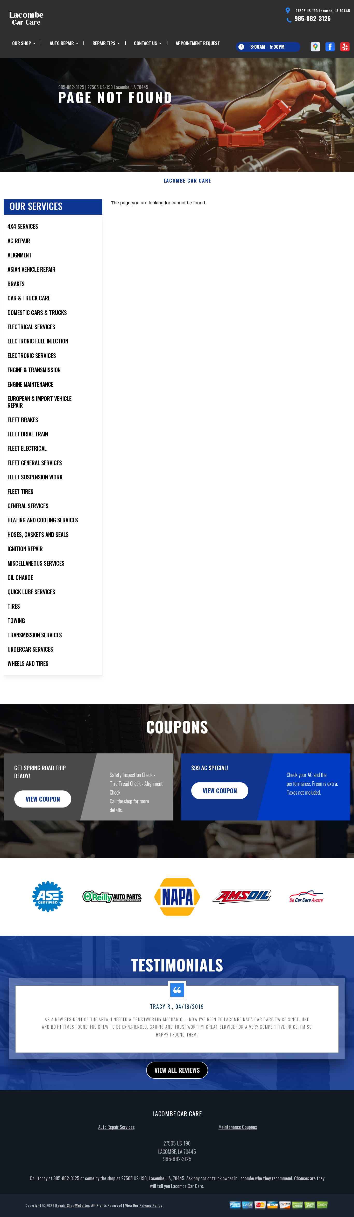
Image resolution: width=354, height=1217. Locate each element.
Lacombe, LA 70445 (131, 87)
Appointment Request (198, 43)
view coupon (43, 798)
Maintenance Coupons (237, 1127)
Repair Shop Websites (72, 1205)
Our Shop (21, 43)
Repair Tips (104, 43)
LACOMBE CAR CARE (187, 181)
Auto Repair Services (116, 1127)
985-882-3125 (312, 18)
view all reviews (177, 1070)
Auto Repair (62, 43)
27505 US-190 (100, 87)
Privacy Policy (150, 1205)
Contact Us (145, 43)
